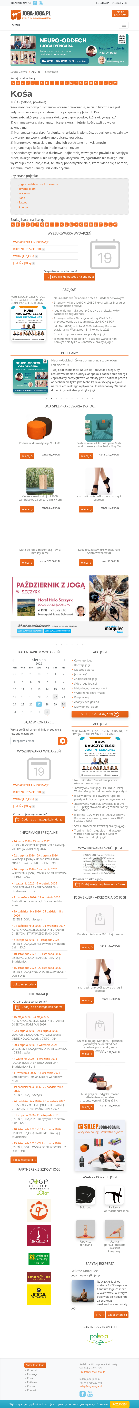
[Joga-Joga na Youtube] (40, 3)
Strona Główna (19, 71)
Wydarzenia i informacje (89, 693)
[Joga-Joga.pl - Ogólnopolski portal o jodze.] (31, 14)
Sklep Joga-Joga (35, 1365)
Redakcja (32, 1374)
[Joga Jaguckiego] (39, 1209)
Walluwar (25, 193)
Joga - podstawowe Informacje (38, 184)
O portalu (32, 1370)
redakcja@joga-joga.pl (92, 1371)
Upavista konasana (86, 1243)
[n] (69, 50)
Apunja (23, 207)
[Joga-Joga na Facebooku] (35, 3)
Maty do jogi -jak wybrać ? (90, 688)
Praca (30, 1378)
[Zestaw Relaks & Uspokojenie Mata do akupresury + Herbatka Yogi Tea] (99, 428)
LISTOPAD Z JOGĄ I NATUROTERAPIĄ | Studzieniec (36, 959)
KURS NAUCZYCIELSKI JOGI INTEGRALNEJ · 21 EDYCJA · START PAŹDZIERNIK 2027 (38, 931)
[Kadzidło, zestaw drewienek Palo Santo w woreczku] (99, 534)
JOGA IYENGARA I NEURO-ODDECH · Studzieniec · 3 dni (35, 889)
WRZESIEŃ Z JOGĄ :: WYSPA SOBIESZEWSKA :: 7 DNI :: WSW (39, 875)
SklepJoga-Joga (120, 13)
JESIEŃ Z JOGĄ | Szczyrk (27, 919)
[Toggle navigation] (123, 25)
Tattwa (23, 202)
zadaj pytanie (117, 1315)
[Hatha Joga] (39, 1257)
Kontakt (31, 1390)
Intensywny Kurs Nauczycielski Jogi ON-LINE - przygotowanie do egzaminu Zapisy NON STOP (84, 319)
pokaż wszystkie (23, 984)
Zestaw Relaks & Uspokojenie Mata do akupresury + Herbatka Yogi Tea (99, 444)
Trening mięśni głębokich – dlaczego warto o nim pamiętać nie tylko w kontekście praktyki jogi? (85, 340)
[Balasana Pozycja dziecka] (86, 1195)
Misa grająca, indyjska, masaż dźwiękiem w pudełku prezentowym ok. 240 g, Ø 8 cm (100, 1097)
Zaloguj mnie (119, 2)
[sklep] (100, 1145)
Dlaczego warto (84, 670)
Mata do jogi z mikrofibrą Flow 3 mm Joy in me (40, 551)
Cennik (31, 1386)
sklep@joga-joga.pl (91, 1386)
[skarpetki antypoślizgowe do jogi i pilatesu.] (99, 481)
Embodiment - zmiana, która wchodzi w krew (37, 903)
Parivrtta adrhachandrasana (116, 1209)
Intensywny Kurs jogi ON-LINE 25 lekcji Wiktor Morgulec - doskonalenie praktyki (90, 304)
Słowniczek (51, 71)
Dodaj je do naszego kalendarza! (41, 820)
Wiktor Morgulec (85, 1271)
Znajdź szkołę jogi (85, 679)
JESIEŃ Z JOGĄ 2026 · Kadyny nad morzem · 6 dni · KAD (39, 945)
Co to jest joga (83, 660)
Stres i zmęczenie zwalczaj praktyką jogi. (80, 334)
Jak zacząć (80, 674)
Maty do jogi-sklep (86, 706)
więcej (26, 456)
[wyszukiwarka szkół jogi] (100, 863)
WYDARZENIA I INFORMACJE (31, 785)
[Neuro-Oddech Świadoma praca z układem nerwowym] (29, 376)
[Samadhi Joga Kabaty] (39, 1275)
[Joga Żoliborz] (39, 1293)
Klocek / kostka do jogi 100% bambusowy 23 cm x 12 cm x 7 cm (40, 498)
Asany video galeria (86, 702)
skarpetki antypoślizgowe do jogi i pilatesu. (99, 498)
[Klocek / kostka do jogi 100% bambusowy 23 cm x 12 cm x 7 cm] (40, 481)
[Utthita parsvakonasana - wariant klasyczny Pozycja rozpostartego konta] (114, 1229)
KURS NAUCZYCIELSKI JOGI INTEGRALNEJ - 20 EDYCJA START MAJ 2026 (38, 847)
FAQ (99, 1315)
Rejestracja (102, 2)
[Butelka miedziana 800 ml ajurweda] (100, 919)
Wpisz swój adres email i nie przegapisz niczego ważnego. (36, 731)
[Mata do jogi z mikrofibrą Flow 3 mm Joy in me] (40, 534)
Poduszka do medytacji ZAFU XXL (40, 443)
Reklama (32, 1382)
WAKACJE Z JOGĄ (25, 799)
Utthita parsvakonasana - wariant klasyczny (114, 1246)
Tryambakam (27, 189)
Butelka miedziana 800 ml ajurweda (100, 934)
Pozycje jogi (81, 697)
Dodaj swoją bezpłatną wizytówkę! (102, 884)
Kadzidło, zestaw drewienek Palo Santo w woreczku (99, 551)
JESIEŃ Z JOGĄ (23, 806)
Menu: (16, 25)
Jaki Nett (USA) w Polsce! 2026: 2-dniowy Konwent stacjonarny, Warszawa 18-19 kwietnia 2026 (85, 327)
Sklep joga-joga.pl (85, 683)
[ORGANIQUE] (100, 1343)
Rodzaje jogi (82, 665)
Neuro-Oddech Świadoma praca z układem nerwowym (89, 298)
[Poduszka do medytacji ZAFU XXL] (40, 428)
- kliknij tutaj (97, 714)
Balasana (86, 1207)
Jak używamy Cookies (64, 1404)
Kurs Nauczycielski (28, 792)
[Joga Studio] (39, 1234)
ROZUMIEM (119, 1404)
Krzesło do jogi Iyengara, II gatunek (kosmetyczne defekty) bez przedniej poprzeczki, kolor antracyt (100, 1045)
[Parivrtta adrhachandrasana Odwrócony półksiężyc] (114, 1195)
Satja (22, 198)
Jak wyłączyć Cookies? (94, 1404)
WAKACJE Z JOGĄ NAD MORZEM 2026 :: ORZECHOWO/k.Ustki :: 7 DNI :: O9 (36, 861)
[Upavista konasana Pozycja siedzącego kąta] (86, 1229)
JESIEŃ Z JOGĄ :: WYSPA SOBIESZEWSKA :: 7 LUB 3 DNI (39, 973)
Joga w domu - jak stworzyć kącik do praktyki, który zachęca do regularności (87, 312)
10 (92, 398)
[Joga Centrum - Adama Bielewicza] (39, 1185)
